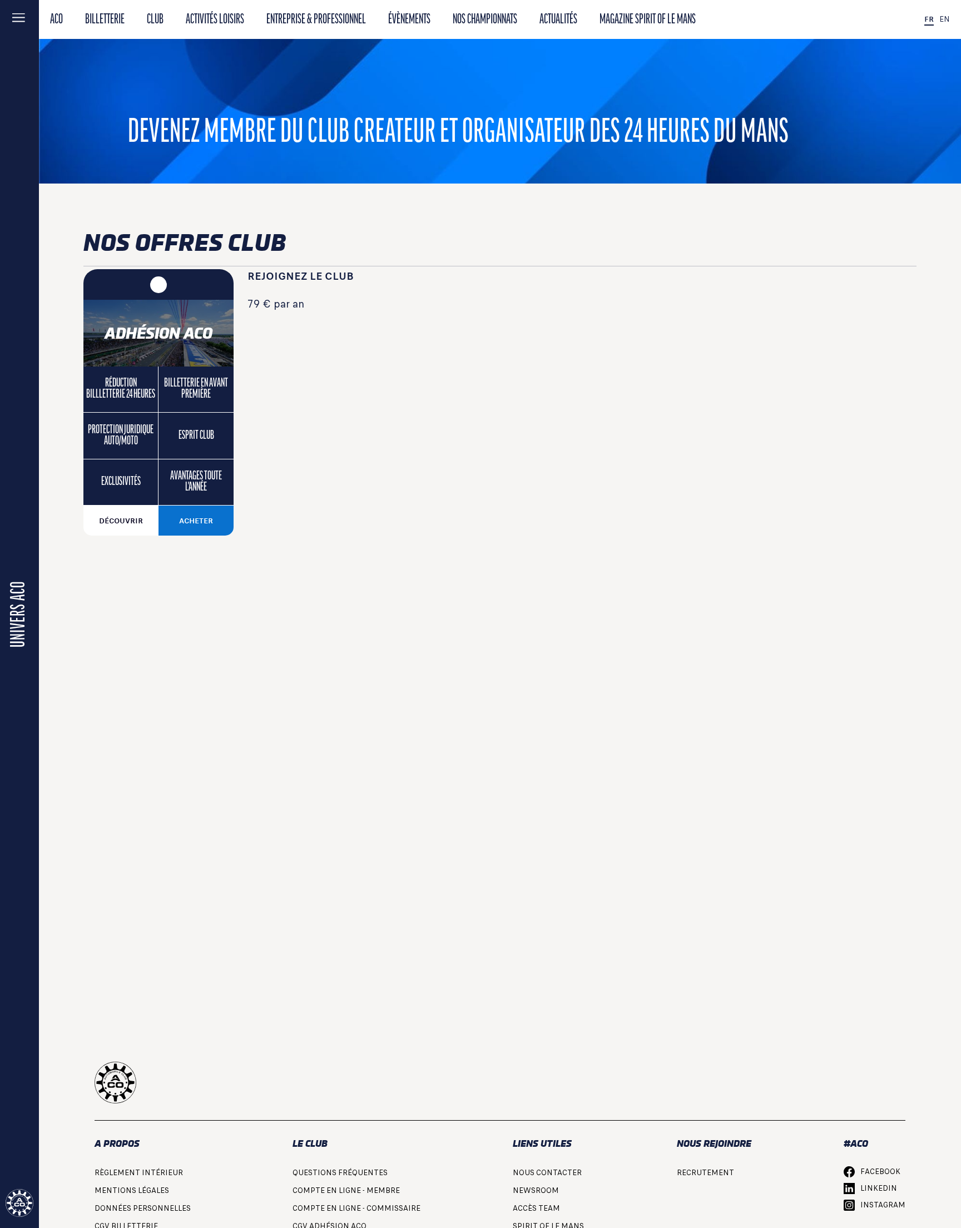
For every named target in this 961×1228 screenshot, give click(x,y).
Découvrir (121, 521)
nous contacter (547, 1172)
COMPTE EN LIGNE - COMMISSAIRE (356, 1208)
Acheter (196, 521)
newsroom (536, 1190)
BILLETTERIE (105, 20)
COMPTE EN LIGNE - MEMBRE (346, 1190)
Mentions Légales (132, 1190)
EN (944, 19)
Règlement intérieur (139, 1172)
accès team (536, 1208)
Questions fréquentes (340, 1172)
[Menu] (19, 19)
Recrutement (705, 1172)
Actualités (558, 20)
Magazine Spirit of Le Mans (648, 20)
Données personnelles (143, 1208)
